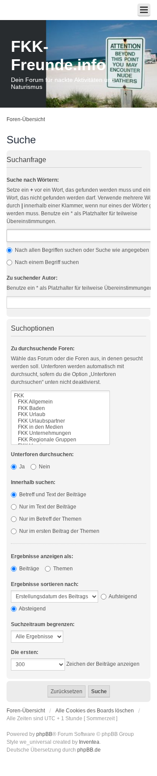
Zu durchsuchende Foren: (43, 349)
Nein (44, 467)
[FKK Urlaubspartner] (60, 421)
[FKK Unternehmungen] (60, 433)
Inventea (89, 742)
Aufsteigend (122, 596)
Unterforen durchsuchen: (42, 454)
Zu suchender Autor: (32, 278)
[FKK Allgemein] (60, 402)
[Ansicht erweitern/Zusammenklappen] (143, 10)
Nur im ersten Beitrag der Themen (58, 531)
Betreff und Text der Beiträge (52, 494)
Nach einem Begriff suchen (46, 262)
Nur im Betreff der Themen (50, 519)
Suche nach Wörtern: (33, 180)
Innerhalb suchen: (33, 482)
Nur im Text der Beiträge (47, 507)
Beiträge (28, 569)
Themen (62, 569)
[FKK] (60, 396)
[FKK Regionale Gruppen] (60, 440)
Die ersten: (24, 652)
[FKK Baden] (60, 408)
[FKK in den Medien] (60, 427)
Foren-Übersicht (26, 119)
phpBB (44, 734)
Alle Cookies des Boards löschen (94, 711)
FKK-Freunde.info (58, 55)
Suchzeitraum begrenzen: (43, 624)
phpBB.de (89, 750)
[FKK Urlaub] (60, 414)
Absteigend (32, 609)
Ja (21, 467)
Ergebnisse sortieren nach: (44, 584)
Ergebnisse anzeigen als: (42, 556)
